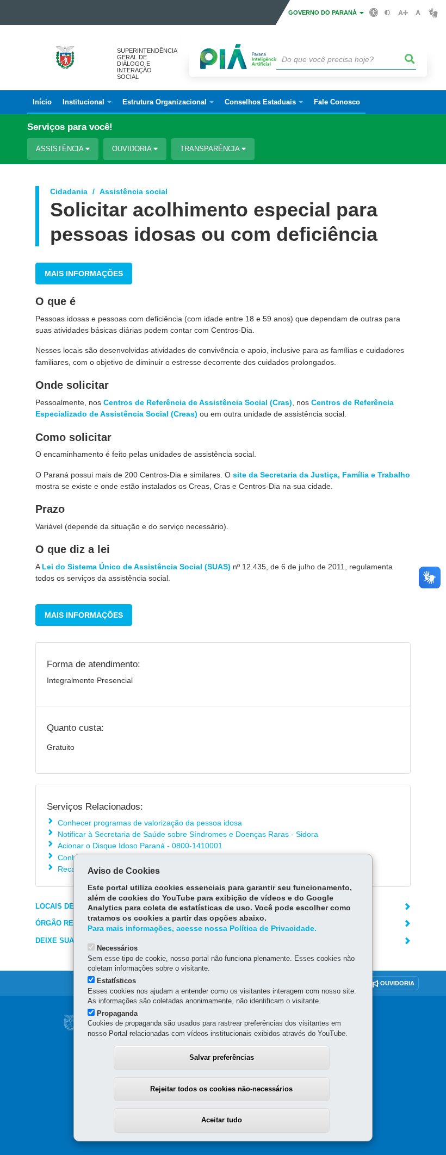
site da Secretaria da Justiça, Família (301, 474)
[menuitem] (87, 102)
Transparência (210, 149)
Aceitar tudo (221, 1120)
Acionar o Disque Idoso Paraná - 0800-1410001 (140, 845)
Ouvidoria (132, 149)
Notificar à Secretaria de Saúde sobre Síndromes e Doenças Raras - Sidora (188, 834)
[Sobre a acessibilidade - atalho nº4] (374, 12)
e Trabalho (389, 474)
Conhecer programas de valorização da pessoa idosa (150, 822)
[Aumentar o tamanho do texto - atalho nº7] (403, 13)
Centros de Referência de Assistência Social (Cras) (197, 402)
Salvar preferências (221, 1057)
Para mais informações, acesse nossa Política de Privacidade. (202, 928)
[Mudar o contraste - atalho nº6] (387, 13)
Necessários (117, 948)
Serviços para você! (70, 127)
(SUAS (216, 566)
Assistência (60, 149)
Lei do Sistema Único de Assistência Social (122, 566)
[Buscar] (410, 59)
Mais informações (84, 273)
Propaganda (117, 1013)
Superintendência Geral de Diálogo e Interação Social (147, 63)
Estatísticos (116, 981)
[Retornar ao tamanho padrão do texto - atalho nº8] (418, 13)
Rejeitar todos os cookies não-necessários (221, 1089)
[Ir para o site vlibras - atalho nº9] (433, 13)
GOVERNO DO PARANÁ (323, 12)
